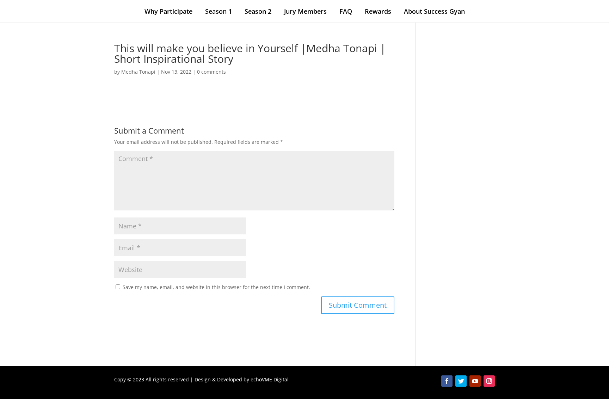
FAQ (345, 11)
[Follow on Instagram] (489, 381)
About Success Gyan (434, 11)
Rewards (378, 11)
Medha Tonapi (138, 71)
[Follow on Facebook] (447, 381)
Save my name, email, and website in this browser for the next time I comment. (216, 287)
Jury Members (305, 11)
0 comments (211, 71)
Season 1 (218, 11)
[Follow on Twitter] (461, 381)
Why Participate (168, 11)
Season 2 (258, 11)
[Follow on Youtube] (475, 381)
